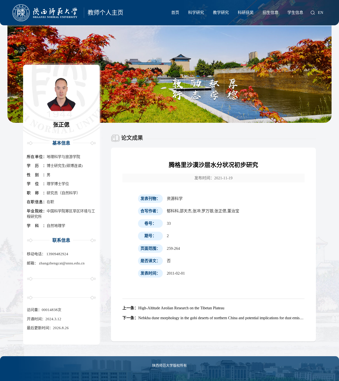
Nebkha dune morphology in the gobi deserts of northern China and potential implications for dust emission (213, 318)
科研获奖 (246, 12)
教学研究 (221, 12)
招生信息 (270, 12)
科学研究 (196, 12)
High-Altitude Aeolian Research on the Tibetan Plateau (173, 308)
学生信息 (295, 12)
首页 (175, 12)
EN (320, 13)
